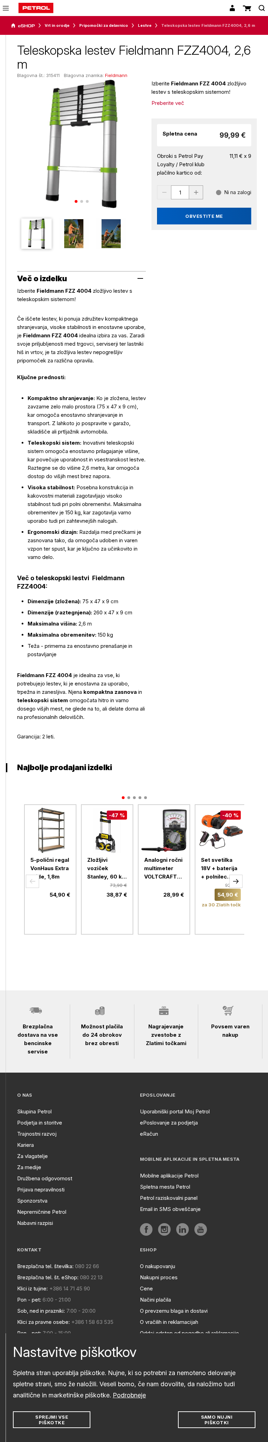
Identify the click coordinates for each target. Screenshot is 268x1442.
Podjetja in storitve (39, 1122)
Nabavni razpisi (35, 1223)
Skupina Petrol (34, 1111)
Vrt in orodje (57, 25)
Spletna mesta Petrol (165, 1186)
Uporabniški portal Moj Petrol (175, 1111)
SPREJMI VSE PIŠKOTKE (51, 1419)
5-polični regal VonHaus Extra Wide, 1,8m (49, 868)
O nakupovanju (157, 1266)
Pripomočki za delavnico (103, 25)
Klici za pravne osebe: (43, 1322)
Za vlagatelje (32, 1156)
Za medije (29, 1167)
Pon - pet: (29, 1299)
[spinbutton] (180, 192)
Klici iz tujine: (32, 1288)
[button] (32, 881)
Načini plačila (155, 1299)
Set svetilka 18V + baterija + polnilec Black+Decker (219, 869)
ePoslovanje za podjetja (169, 1122)
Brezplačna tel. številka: (45, 1266)
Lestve (144, 25)
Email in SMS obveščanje (170, 1209)
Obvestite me (204, 216)
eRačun (149, 1133)
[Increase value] (196, 192)
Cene (146, 1288)
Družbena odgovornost (44, 1178)
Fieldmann (116, 75)
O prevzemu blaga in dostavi (174, 1310)
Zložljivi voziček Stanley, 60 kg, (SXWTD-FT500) (107, 869)
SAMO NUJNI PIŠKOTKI (217, 1419)
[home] (35, 8)
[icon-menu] (6, 8)
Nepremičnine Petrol (41, 1212)
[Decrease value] (164, 192)
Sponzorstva (32, 1200)
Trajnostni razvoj (37, 1133)
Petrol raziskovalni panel (169, 1198)
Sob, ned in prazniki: (41, 1310)
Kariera (25, 1145)
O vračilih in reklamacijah (169, 1322)
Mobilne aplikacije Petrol (169, 1175)
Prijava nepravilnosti (41, 1189)
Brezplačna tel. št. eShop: (48, 1277)
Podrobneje (129, 1395)
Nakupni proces (159, 1277)
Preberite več (167, 103)
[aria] (23, 25)
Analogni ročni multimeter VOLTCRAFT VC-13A (163, 869)
